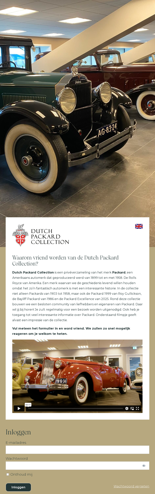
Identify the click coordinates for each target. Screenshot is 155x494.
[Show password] (144, 465)
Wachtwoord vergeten (131, 486)
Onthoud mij (21, 474)
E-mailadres (16, 443)
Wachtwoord (17, 459)
